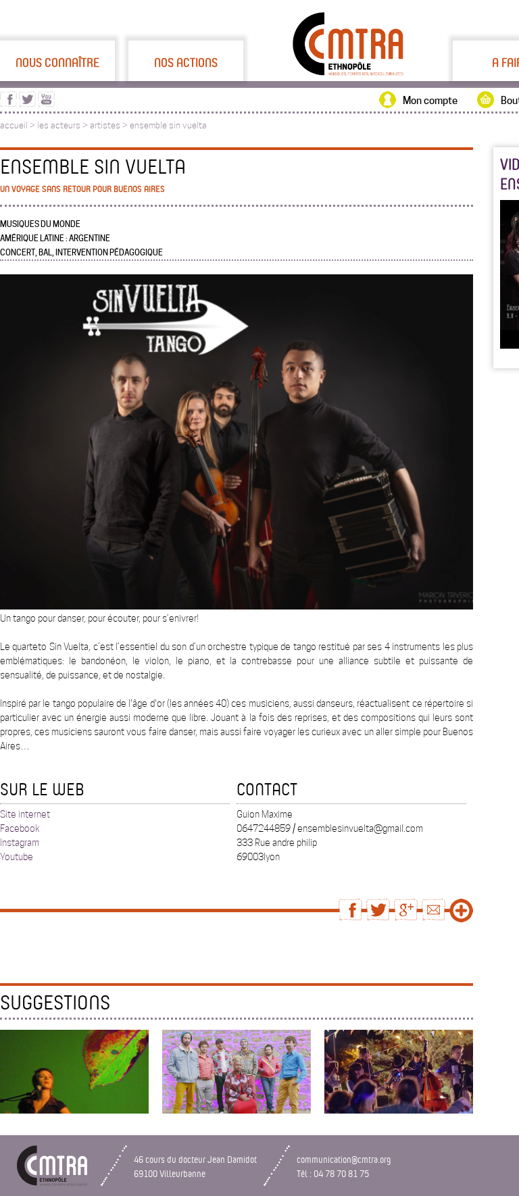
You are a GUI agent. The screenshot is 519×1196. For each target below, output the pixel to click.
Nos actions (186, 62)
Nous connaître (57, 62)
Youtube (16, 856)
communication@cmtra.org (344, 1159)
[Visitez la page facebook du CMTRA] (8, 103)
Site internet (25, 814)
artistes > (110, 125)
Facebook (20, 828)
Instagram (19, 842)
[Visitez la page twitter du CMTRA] (27, 103)
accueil (14, 125)
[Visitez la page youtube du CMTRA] (46, 103)
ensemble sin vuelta (168, 125)
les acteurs (58, 125)
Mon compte (430, 101)
